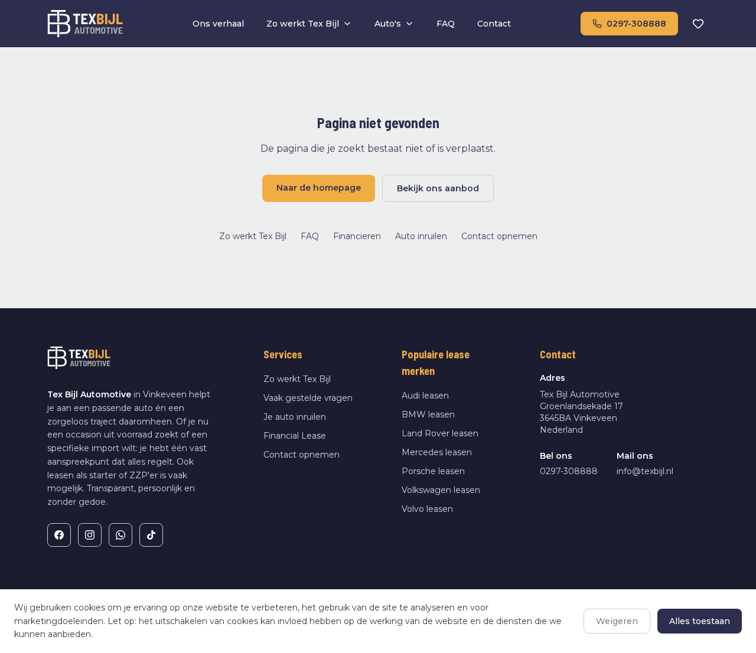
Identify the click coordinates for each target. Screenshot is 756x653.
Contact (494, 23)
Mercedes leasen (437, 452)
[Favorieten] (698, 23)
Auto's (387, 23)
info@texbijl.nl (645, 471)
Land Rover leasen (440, 433)
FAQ (445, 23)
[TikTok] (151, 535)
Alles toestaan (699, 621)
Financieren (357, 236)
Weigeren (617, 621)
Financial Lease (294, 435)
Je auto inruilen (294, 417)
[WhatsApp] (120, 535)
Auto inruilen (421, 236)
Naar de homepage (318, 187)
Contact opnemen (499, 236)
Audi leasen (425, 395)
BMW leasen (428, 414)
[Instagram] (90, 535)
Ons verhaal (218, 23)
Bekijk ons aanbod (438, 188)
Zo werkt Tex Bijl (302, 23)
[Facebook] (59, 535)
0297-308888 (636, 23)
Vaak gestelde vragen (308, 398)
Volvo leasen (427, 509)
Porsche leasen (433, 471)
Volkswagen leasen (441, 490)
